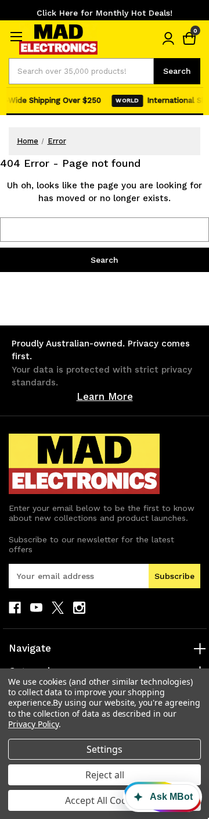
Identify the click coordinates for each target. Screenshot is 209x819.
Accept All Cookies (105, 800)
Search (177, 71)
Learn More (105, 396)
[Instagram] (79, 608)
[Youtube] (36, 608)
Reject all (104, 774)
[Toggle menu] (16, 36)
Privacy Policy (33, 723)
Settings (104, 749)
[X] (58, 608)
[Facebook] (15, 608)
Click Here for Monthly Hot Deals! (104, 12)
